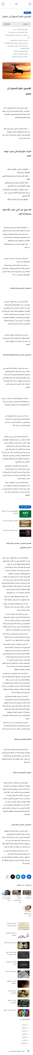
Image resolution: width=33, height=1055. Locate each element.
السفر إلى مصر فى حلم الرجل (20, 56)
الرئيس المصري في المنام (20, 54)
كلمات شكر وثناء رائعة (11, 963)
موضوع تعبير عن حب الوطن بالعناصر (10, 512)
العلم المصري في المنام (21, 51)
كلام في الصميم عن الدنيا (10, 521)
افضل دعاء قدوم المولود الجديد (27, 914)
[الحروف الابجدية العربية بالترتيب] (23, 926)
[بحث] (3, 4)
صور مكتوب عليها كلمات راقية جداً (11, 953)
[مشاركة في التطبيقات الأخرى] (7, 877)
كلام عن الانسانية (28, 897)
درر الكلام (27, 12)
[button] (23, 877)
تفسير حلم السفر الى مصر (20, 29)
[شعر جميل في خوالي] (23, 945)
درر (16, 4)
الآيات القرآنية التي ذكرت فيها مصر (18, 32)
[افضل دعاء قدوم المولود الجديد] (27, 908)
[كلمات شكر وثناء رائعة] (23, 964)
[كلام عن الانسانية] (27, 892)
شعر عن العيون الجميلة (11, 982)
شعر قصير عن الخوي (10, 1010)
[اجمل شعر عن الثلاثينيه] (23, 993)
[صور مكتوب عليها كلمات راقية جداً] (23, 955)
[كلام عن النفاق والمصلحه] (23, 1003)
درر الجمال (25, 1025)
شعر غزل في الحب (10, 971)
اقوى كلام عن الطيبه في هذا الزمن (6, 898)
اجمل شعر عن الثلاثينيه (12, 992)
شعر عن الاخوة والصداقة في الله (17, 899)
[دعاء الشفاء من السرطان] (25, 533)
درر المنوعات (24, 1043)
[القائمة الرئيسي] (30, 4)
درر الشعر (25, 1031)
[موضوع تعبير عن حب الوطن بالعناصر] (25, 514)
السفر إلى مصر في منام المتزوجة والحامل (16, 43)
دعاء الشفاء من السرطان (10, 530)
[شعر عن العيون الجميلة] (23, 984)
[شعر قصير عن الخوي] (23, 1013)
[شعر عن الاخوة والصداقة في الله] (16, 892)
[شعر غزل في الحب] (23, 974)
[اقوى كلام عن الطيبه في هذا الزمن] (6, 892)
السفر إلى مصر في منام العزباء (19, 40)
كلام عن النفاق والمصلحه (12, 1002)
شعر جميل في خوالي (10, 942)
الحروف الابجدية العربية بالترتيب (11, 924)
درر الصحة (25, 1034)
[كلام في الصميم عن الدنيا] (25, 523)
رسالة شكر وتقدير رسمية (11, 934)
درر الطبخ (25, 1037)
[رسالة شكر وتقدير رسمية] (23, 936)
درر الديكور (25, 1028)
